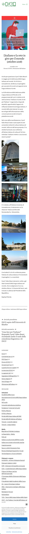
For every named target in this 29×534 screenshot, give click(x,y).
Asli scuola (4, 402)
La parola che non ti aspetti (9, 367)
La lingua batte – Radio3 (8, 434)
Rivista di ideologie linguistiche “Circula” (13, 451)
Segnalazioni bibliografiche (9, 376)
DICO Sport (5, 359)
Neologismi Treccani (7, 492)
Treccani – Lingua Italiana (9, 424)
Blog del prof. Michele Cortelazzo (11, 431)
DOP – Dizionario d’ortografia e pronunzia (13, 466)
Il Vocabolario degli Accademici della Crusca (14, 481)
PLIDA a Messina (6, 411)
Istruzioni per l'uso (7, 365)
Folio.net (4, 437)
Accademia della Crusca (8, 394)
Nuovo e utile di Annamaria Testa (11, 448)
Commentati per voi (7, 356)
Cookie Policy (8, 531)
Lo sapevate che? (6, 373)
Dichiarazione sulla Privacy (17, 531)
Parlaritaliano (5, 494)
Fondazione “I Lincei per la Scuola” (11, 408)
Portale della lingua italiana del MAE (11, 416)
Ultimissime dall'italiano (19, 68)
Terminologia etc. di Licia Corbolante (12, 453)
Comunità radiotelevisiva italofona (11, 405)
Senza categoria (6, 379)
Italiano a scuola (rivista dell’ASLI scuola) (13, 440)
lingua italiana (6, 309)
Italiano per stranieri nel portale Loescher (13, 442)
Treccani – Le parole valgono (9, 422)
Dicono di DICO (8, 68)
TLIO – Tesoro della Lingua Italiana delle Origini (14, 497)
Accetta (14, 519)
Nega (14, 523)
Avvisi (3, 354)
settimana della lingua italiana (19, 309)
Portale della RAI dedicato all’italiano (12, 419)
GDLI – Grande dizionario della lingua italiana (14, 468)
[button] (26, 504)
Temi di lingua (5, 381)
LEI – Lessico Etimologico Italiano (11, 484)
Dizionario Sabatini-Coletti (9, 463)
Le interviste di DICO (7, 370)
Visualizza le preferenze (14, 528)
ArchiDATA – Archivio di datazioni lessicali (13, 460)
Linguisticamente (6, 445)
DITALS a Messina (6, 413)
